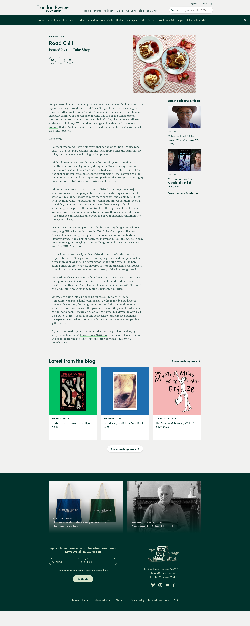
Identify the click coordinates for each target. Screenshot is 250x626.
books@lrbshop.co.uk (176, 20)
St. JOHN (152, 10)
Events (97, 10)
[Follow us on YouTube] (167, 584)
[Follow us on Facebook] (174, 584)
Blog (141, 10)
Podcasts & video (113, 10)
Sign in (193, 3)
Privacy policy (136, 600)
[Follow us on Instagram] (160, 584)
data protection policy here (93, 570)
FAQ (175, 600)
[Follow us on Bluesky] (153, 584)
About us (131, 10)
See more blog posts (123, 449)
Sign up (83, 578)
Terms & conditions (158, 600)
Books (87, 10)
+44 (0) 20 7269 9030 (163, 577)
